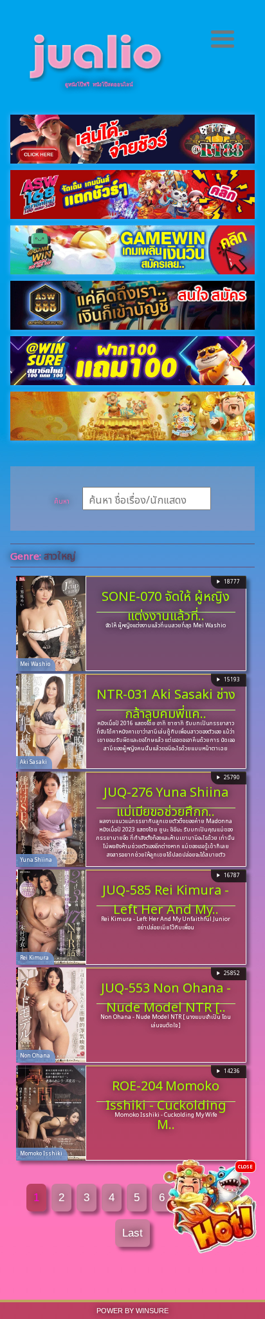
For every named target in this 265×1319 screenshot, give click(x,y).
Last (132, 1232)
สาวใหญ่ (59, 555)
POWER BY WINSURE (132, 1310)
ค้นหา (61, 500)
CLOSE (245, 1166)
